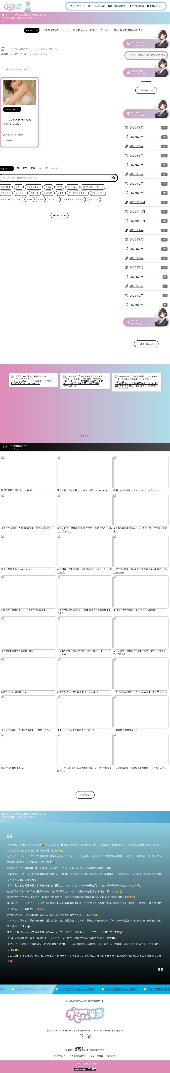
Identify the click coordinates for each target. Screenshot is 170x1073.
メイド (66, 30)
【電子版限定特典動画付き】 (128, 30)
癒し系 (36, 193)
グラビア (73, 186)
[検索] (113, 178)
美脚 (33, 167)
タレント (104, 30)
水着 (60, 186)
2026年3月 (136, 174)
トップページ (79, 6)
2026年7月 (136, 137)
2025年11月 (137, 211)
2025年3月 (136, 286)
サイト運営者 (137, 6)
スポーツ (43, 167)
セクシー (21, 193)
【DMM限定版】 (50, 30)
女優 (30, 199)
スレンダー (99, 193)
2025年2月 (136, 295)
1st (17, 167)
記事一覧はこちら (147, 343)
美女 (19, 186)
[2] (83, 436)
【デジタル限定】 (78, 193)
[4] (87, 436)
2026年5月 (136, 155)
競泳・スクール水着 (75, 199)
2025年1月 (136, 305)
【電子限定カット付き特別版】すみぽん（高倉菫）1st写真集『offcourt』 (108, 382)
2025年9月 (136, 230)
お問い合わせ (155, 6)
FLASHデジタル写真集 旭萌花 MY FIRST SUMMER (56, 382)
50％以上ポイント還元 (94, 186)
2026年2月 (136, 183)
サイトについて (97, 6)
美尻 (25, 167)
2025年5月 (136, 267)
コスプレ (54, 199)
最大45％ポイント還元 (85, 30)
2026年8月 (136, 127)
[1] (81, 436)
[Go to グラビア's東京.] (3, 15)
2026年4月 (136, 165)
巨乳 (41, 199)
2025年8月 (136, 239)
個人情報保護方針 (118, 6)
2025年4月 (136, 277)
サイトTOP (61, 215)
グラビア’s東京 (90, 1063)
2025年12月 (137, 202)
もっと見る (84, 794)
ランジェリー (35, 186)
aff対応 (49, 193)
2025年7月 (136, 249)
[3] (85, 436)
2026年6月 (136, 146)
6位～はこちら (147, 90)
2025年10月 (137, 221)
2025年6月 (136, 258)
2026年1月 (136, 193)
